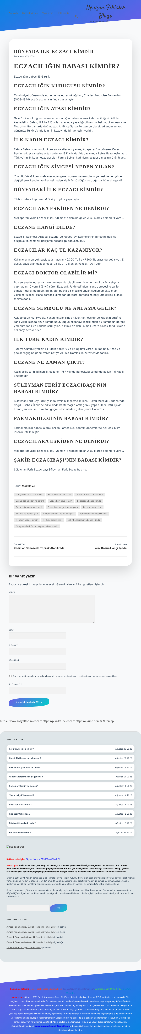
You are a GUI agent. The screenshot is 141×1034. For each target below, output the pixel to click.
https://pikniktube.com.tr (59, 721)
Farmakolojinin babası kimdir (93, 513)
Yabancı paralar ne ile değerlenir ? (26, 776)
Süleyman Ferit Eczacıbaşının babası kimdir (37, 526)
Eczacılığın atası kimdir (61, 501)
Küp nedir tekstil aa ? (19, 814)
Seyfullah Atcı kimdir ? (20, 804)
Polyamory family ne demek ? (24, 786)
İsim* (11, 630)
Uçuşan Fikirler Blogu (105, 11)
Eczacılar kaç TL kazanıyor (90, 494)
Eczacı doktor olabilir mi (59, 494)
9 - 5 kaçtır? (15, 684)
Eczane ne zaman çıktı (27, 513)
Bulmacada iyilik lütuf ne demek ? (25, 767)
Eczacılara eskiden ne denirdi (30, 501)
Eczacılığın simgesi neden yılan (63, 507)
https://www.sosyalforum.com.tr (21, 721)
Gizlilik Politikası (30, 13)
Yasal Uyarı (47, 13)
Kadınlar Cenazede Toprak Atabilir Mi (39, 548)
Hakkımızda (63, 13)
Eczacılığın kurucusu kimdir (29, 507)
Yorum (12, 592)
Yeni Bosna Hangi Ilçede (111, 548)
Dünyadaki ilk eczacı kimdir (29, 494)
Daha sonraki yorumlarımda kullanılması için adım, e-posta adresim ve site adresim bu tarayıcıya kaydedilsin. (65, 676)
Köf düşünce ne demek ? (21, 749)
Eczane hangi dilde (92, 507)
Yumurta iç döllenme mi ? (21, 795)
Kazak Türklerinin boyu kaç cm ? (25, 758)
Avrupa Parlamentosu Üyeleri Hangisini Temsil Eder (31, 926)
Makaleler (28, 486)
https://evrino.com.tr (89, 721)
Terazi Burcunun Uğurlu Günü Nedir (24, 947)
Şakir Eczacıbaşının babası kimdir (84, 520)
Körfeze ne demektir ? (20, 832)
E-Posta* (13, 645)
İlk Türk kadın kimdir (52, 520)
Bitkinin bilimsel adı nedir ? (22, 823)
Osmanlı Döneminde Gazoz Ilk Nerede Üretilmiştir (30, 937)
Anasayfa (13, 13)
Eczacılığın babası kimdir (89, 501)
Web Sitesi (14, 660)
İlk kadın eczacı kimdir (26, 520)
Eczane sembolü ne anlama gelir (58, 513)
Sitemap (108, 721)
